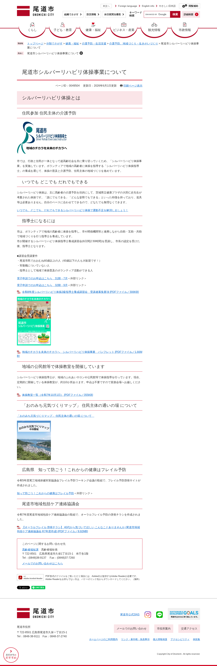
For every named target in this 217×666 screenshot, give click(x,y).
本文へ (106, 6)
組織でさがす (71, 14)
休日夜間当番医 (112, 14)
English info (148, 6)
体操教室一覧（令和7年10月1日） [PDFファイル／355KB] (57, 394)
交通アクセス (189, 628)
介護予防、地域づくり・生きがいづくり (133, 43)
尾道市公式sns (130, 614)
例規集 (196, 639)
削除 (81, 53)
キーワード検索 (135, 14)
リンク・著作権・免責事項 (135, 639)
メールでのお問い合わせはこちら (42, 563)
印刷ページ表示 (132, 85)
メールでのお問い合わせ (131, 628)
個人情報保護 (160, 639)
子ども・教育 (63, 30)
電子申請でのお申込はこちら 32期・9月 (42, 285)
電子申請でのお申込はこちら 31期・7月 (42, 278)
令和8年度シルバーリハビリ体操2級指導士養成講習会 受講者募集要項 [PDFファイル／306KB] (80, 291)
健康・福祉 (93, 30)
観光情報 (154, 30)
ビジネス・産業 (123, 30)
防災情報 (91, 14)
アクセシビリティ (180, 639)
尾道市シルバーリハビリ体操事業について (53, 53)
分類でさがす (54, 43)
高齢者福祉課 (30, 549)
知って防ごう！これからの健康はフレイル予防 (45, 493)
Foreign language (127, 6)
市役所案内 (164, 628)
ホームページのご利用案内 (103, 639)
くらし (32, 30)
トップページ (35, 43)
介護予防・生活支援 (94, 43)
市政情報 (185, 30)
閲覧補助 (193, 6)
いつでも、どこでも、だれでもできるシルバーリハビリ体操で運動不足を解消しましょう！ (72, 210)
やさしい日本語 (167, 6)
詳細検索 (188, 14)
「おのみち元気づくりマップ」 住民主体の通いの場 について (55, 415)
